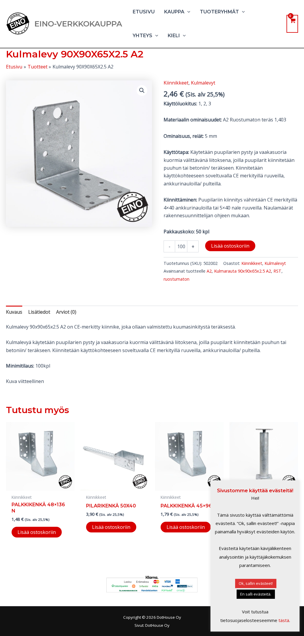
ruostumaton (176, 279)
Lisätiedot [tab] (39, 312)
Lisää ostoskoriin (230, 246)
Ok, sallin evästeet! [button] (256, 583)
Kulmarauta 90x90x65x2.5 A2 (242, 271)
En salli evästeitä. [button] (255, 594)
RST (277, 271)
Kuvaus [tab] (14, 312)
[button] (187, 12)
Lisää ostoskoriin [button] (37, 532)
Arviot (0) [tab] (66, 312)
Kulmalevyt (203, 82)
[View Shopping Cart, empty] (292, 24)
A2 (209, 271)
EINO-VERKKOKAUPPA (78, 24)
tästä (283, 620)
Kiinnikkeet (176, 82)
